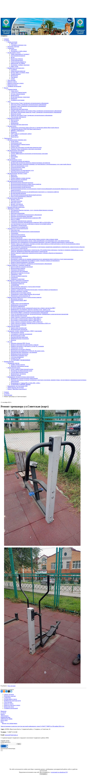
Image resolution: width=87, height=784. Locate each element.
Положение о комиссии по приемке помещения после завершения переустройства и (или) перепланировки (42, 259)
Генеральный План (16, 257)
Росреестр (14, 132)
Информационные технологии (20, 338)
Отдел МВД (14, 135)
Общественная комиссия (18, 71)
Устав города (14, 141)
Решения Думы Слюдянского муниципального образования (28, 106)
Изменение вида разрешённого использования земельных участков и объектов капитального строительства (42, 242)
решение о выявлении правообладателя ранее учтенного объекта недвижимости (34, 289)
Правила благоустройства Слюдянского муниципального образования (31, 263)
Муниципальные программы (15, 150)
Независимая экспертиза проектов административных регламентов (30, 162)
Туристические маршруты (18, 62)
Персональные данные (17, 332)
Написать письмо (16, 114)
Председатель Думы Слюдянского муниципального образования (29, 103)
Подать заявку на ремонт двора (20, 72)
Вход (2, 722)
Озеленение (14, 277)
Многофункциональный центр (20, 172)
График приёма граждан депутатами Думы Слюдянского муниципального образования (36, 110)
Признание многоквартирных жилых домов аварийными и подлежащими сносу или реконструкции (40, 240)
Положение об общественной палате (21, 370)
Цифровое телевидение (17, 279)
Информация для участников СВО (17, 386)
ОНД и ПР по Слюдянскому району (21, 133)
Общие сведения (12, 42)
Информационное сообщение (19, 256)
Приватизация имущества (18, 288)
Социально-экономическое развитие (21, 221)
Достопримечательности (18, 55)
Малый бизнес (15, 211)
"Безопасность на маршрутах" (19, 227)
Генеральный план (16, 143)
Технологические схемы (18, 167)
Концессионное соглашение (19, 179)
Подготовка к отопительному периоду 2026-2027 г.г (26, 320)
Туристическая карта (17, 60)
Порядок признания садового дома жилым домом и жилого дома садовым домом (34, 239)
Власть (6, 88)
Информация (14, 123)
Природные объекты (17, 58)
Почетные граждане (13, 46)
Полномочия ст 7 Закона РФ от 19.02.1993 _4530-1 (25, 383)
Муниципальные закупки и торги (17, 173)
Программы (14, 156)
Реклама (13, 254)
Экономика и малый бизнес (19, 225)
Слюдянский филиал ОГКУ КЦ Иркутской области (26, 129)
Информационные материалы (19, 354)
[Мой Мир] (6, 691)
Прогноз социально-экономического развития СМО (26, 218)
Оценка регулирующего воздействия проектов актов (26, 147)
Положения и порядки (17, 205)
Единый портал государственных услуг (22, 170)
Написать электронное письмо (20, 366)
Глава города (14, 91)
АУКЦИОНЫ (15, 285)
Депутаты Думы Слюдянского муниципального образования (28, 104)
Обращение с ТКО (16, 274)
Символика (10, 48)
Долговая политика (16, 201)
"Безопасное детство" (17, 348)
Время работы (15, 95)
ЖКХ (12, 302)
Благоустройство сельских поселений (22, 266)
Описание (14, 49)
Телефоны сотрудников (17, 100)
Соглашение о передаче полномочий (21, 334)
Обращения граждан (13, 363)
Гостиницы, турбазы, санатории (20, 65)
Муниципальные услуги (14, 159)
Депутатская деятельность (18, 117)
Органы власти (11, 126)
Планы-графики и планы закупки (20, 178)
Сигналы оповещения (17, 357)
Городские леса (15, 230)
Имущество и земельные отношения (18, 280)
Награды (13, 340)
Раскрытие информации (18, 306)
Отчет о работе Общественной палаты (22, 369)
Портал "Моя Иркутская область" (17, 389)
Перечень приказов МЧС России (20, 343)
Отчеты (13, 158)
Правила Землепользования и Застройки (22, 262)
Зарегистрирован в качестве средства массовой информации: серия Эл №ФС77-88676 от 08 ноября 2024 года (32, 726)
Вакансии (3, 711)
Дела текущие (11, 80)
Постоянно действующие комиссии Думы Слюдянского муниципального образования (36, 112)
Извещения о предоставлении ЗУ (20, 296)
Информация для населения (19, 305)
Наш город (14, 43)
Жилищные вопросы (17, 299)
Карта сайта (4, 720)
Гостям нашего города (13, 52)
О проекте (14, 69)
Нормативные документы (18, 373)
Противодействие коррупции (19, 109)
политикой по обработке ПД (59, 772)
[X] (9, 691)
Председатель (15, 120)
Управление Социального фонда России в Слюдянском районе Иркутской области (35, 127)
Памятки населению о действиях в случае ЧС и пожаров (27, 346)
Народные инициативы (18, 213)
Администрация (12, 89)
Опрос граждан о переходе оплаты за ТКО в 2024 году (27, 317)
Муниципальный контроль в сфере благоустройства (26, 184)
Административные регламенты (20, 161)
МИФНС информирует (17, 130)
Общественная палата (13, 367)
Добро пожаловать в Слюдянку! (20, 54)
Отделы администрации (18, 94)
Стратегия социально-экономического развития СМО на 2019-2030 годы (32, 222)
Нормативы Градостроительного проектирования (25, 231)
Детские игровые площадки (19, 276)
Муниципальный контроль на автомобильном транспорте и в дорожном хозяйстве (35, 192)
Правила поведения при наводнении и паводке (24, 344)
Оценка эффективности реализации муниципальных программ (29, 153)
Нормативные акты (16, 152)
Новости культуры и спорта (15, 83)
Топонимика (14, 233)
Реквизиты (14, 98)
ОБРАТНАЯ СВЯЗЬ (6, 719)
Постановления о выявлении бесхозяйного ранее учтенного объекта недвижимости (35, 260)
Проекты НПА (15, 146)
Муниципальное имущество (19, 282)
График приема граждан (18, 364)
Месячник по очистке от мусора (20, 273)
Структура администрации (19, 92)
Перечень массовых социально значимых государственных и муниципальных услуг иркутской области (41, 164)
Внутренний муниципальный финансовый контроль (26, 195)
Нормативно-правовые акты (19, 355)
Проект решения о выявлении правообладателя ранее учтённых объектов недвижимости (37, 253)
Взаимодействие (9, 361)
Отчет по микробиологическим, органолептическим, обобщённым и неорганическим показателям (39, 314)
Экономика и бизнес (13, 208)
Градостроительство (17, 237)
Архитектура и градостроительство (17, 228)
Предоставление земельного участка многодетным (25, 286)
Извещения (14, 176)
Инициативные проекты (18, 268)
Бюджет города (15, 199)
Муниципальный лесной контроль (21, 187)
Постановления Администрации (20, 144)
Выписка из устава (16, 107)
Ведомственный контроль (18, 193)
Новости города (12, 81)
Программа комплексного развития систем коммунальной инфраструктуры (33, 311)
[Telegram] (11, 691)
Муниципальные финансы (15, 198)
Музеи (13, 57)
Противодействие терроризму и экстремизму (24, 352)
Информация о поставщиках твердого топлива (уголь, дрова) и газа (30, 309)
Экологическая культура (18, 234)
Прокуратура (14, 136)
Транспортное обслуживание (19, 271)
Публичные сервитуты (17, 283)
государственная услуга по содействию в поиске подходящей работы (31, 224)
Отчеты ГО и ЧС (16, 358)
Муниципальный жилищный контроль (22, 185)
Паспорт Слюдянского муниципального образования (26, 214)
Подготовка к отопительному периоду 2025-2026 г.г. (26, 318)
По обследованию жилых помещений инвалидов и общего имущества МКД (33, 308)
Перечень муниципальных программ (21, 216)
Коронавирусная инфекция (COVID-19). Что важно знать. (28, 351)
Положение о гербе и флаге (19, 51)
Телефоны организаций (14, 86)
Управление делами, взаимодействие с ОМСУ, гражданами (24, 331)
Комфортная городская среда (15, 68)
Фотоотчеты (14, 75)
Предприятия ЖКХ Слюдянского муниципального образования (29, 312)
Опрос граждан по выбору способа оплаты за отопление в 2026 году (31, 323)
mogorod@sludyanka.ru (11, 735)
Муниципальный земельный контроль (22, 182)
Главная (6, 39)
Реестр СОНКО (15, 219)
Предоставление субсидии (18, 325)
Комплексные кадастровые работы (21, 292)
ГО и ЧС (9, 341)
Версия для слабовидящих (9, 723)
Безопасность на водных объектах (21, 349)
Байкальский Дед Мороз (18, 63)
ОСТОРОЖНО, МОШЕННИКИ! (20, 360)
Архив (13, 78)
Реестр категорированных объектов (21, 196)
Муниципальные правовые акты (16, 140)
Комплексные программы (18, 236)
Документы (14, 77)
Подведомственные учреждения (20, 97)
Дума (9, 101)
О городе (6, 40)
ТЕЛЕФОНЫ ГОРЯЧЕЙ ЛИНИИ (21, 384)
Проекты (13, 155)
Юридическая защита (13, 326)
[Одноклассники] (4, 691)
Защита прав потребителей (19, 328)
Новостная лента (12, 84)
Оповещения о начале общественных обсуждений (25, 294)
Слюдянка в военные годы (18, 45)
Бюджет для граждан (17, 204)
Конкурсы (14, 175)
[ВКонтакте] (2, 691)
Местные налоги (16, 202)
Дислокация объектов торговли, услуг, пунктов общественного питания (32, 210)
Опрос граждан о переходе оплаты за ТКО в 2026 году (27, 322)
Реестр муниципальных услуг (19, 166)
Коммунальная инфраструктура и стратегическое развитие (24, 297)
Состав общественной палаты (19, 372)
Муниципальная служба (18, 335)
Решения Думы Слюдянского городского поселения (26, 149)
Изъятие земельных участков (19, 291)
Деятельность (8, 138)
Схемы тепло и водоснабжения (20, 303)
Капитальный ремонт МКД (19, 300)
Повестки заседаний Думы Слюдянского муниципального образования (31, 115)
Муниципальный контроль (15, 181)
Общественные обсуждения (19, 315)
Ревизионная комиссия (14, 118)
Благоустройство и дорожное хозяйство (18, 265)
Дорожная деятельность (18, 270)
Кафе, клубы (14, 66)
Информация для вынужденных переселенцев (20, 377)
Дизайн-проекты (16, 74)
